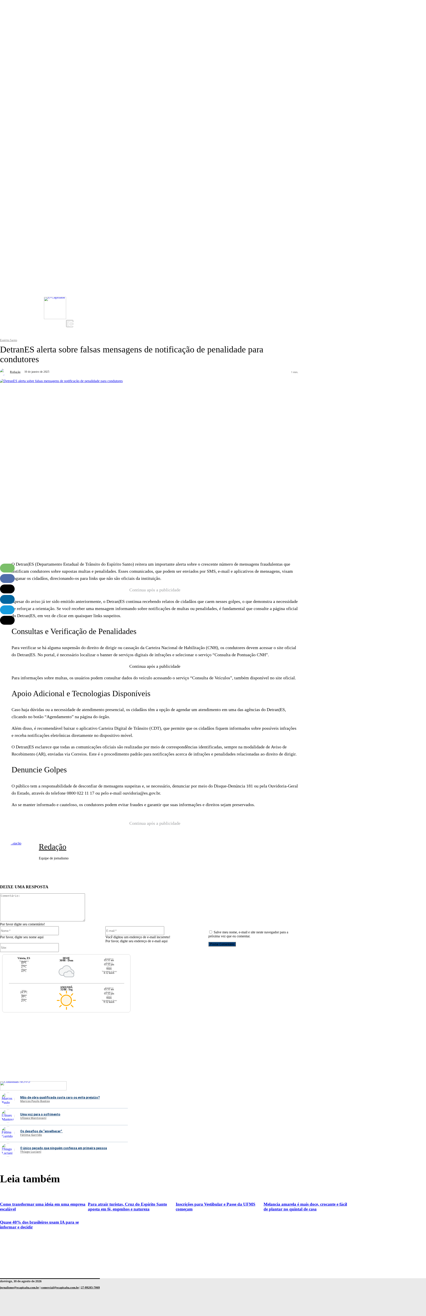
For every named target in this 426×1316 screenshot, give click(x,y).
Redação (15, 372)
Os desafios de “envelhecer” (41, 1131)
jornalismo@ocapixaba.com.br (19, 1287)
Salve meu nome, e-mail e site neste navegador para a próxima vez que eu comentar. (248, 934)
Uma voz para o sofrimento (40, 1114)
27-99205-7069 (90, 1287)
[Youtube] (70, 288)
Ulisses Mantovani (33, 1118)
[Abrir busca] (69, 323)
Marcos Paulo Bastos (35, 1101)
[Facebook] (70, 297)
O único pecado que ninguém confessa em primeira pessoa (63, 1148)
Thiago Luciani (30, 1152)
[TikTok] (70, 306)
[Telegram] (7, 609)
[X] (70, 315)
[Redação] (4, 372)
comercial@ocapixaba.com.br (60, 1287)
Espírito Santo (8, 340)
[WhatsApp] (7, 568)
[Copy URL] (7, 620)
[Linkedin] (7, 599)
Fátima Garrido (31, 1135)
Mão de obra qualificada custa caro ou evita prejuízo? (60, 1097)
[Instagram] (70, 280)
